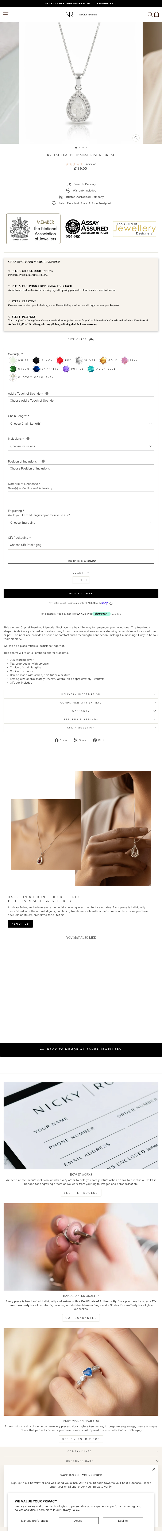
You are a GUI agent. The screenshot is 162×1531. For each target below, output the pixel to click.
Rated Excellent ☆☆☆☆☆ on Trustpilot (85, 203)
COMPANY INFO (80, 1451)
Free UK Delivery (85, 184)
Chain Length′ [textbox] (18, 416)
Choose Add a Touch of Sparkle (32, 400)
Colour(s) (15, 354)
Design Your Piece (81, 1439)
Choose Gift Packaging (26, 545)
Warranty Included (84, 190)
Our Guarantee (81, 1317)
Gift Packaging (19, 537)
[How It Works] (81, 1126)
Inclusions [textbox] (32, 438)
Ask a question (81, 727)
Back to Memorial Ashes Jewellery (84, 1049)
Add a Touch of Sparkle (42, 393)
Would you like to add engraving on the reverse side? (39, 515)
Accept (79, 1520)
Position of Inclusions (39, 461)
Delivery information (81, 694)
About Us (20, 923)
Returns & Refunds (81, 719)
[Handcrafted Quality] (81, 1247)
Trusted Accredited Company (85, 196)
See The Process (81, 1192)
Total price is (81, 560)
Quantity (81, 572)
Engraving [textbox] (39, 513)
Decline (123, 1520)
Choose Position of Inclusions (30, 468)
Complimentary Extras (81, 702)
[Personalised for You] (81, 1372)
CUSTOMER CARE (79, 1461)
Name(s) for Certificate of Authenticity (30, 488)
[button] (27, 1012)
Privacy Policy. (70, 1510)
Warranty (81, 711)
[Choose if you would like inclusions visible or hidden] (43, 461)
